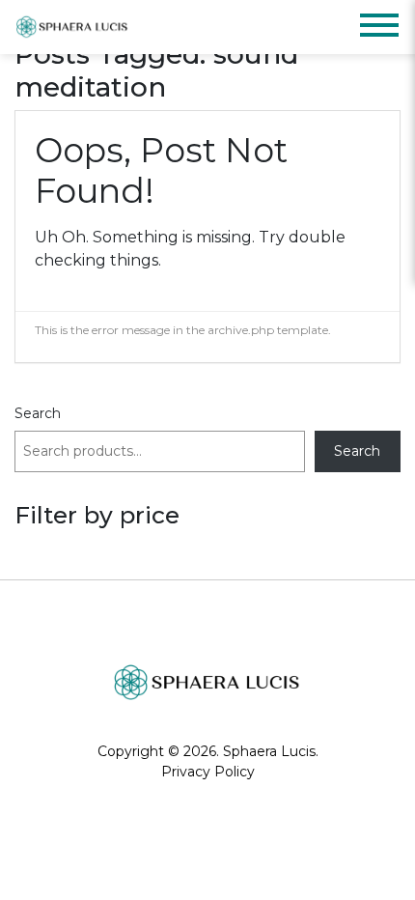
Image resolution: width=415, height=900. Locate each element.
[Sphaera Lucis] (72, 27)
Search (37, 413)
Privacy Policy (208, 771)
